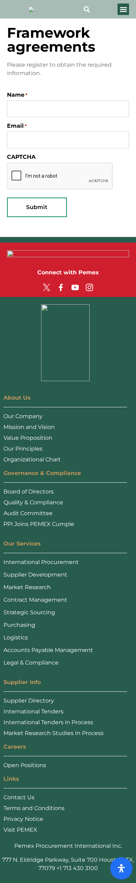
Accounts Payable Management (48, 650)
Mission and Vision (29, 427)
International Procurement (41, 562)
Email (17, 126)
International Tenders (33, 711)
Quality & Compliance (33, 502)
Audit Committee (28, 513)
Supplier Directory (28, 700)
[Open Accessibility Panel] (121, 868)
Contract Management (35, 599)
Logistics (15, 637)
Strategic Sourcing (29, 612)
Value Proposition (27, 438)
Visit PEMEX (20, 829)
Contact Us (19, 797)
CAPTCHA (21, 157)
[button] (123, 9)
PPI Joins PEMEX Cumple (38, 524)
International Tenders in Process (48, 722)
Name (17, 95)
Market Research (27, 587)
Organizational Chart (32, 459)
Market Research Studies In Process (53, 733)
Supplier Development (35, 574)
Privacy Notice (23, 819)
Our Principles (23, 448)
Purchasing (19, 625)
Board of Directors (28, 491)
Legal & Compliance (31, 662)
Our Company (23, 416)
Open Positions (24, 765)
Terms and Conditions (34, 808)
